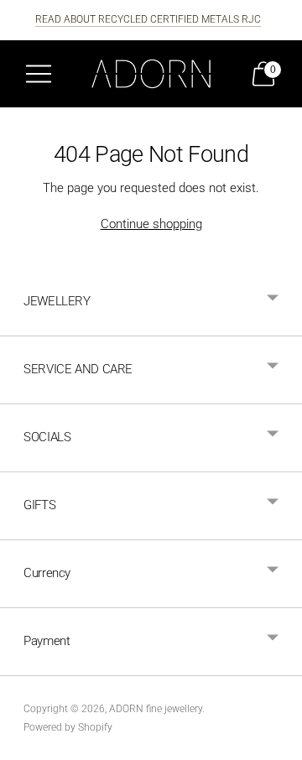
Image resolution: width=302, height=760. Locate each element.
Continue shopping (151, 224)
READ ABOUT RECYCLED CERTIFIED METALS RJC (148, 19)
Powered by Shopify (67, 727)
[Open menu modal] (38, 73)
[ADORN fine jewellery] (151, 74)
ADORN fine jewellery (155, 709)
